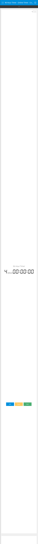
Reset (18, 404)
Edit (10, 404)
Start (27, 404)
